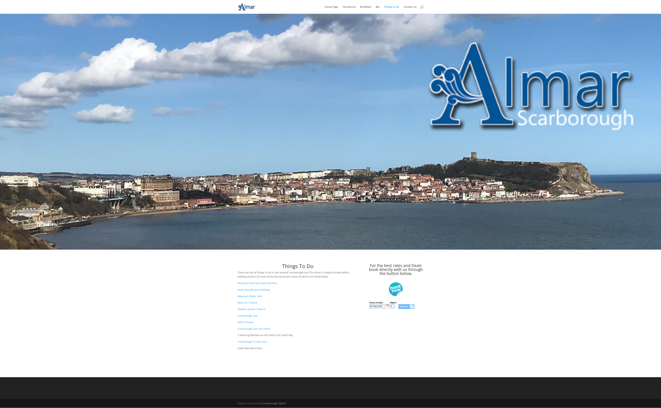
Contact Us (410, 7)
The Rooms (349, 7)
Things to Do (391, 7)
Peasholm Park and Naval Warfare (257, 283)
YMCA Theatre (246, 322)
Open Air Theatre (248, 302)
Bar (378, 7)
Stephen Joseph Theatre (251, 309)
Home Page (331, 7)
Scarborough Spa (247, 315)
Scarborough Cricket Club (252, 341)
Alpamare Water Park (250, 296)
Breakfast (365, 7)
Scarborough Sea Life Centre (254, 328)
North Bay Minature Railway (254, 289)
